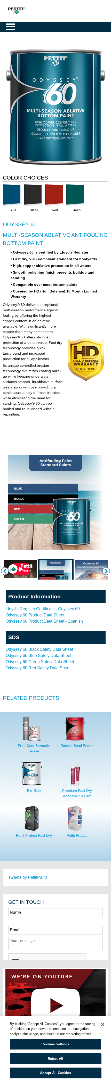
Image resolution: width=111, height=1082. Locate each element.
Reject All (55, 1059)
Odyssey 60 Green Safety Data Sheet (40, 662)
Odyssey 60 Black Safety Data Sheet (39, 649)
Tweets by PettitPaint (27, 877)
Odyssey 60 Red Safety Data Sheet (38, 668)
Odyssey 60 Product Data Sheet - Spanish (44, 621)
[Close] (102, 1024)
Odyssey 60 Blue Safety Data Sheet (38, 655)
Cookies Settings (55, 1044)
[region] (55, 1049)
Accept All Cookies (55, 1073)
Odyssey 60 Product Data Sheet (35, 615)
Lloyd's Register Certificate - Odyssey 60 (43, 609)
